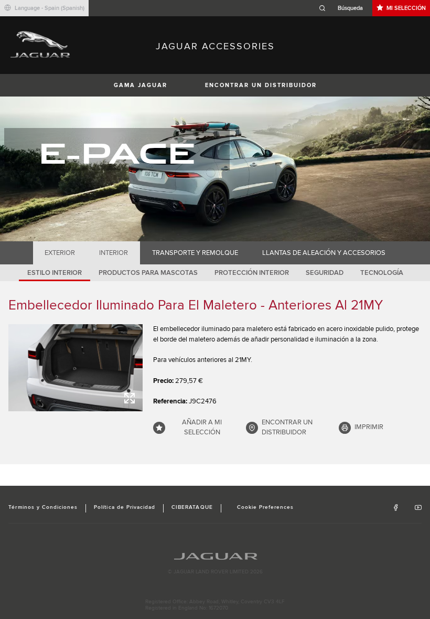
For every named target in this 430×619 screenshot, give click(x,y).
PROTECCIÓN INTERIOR (251, 273)
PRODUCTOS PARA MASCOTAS (148, 273)
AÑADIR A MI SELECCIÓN (202, 427)
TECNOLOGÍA (381, 273)
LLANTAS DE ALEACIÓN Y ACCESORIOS (323, 253)
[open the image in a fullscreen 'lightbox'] (75, 367)
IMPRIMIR (368, 427)
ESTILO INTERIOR (54, 273)
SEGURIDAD (324, 273)
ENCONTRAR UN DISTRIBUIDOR (261, 85)
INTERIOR (113, 253)
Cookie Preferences (265, 507)
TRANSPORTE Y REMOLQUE (195, 253)
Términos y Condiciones (43, 507)
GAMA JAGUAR (140, 85)
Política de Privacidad (124, 507)
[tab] (60, 252)
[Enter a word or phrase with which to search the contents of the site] (344, 8)
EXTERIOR (60, 253)
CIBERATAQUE (191, 507)
